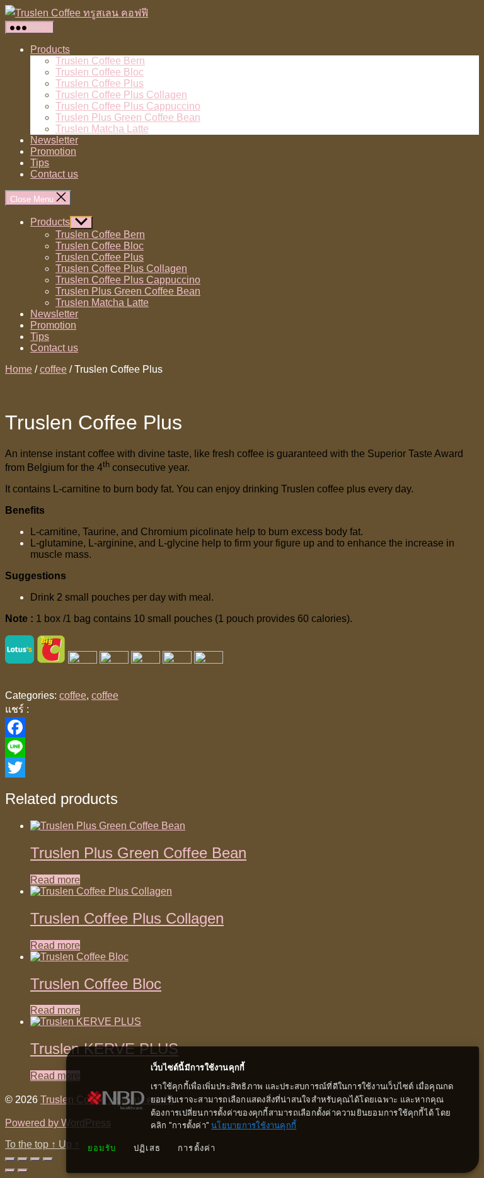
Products (50, 49)
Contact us (54, 174)
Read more (55, 880)
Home (18, 369)
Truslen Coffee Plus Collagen (121, 94)
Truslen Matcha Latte (102, 128)
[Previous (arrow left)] (10, 1170)
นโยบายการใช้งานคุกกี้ (253, 1125)
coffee (53, 369)
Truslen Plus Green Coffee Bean (127, 117)
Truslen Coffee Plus (99, 83)
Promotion (53, 151)
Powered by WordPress (58, 1123)
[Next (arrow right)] (23, 1170)
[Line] (242, 747)
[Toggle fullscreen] (23, 1159)
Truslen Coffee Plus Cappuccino (127, 106)
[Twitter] (242, 767)
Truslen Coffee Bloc (99, 72)
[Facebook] (242, 727)
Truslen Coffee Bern (100, 60)
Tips (39, 162)
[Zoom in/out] (10, 1159)
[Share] (35, 1159)
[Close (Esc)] (48, 1159)
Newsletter (54, 140)
